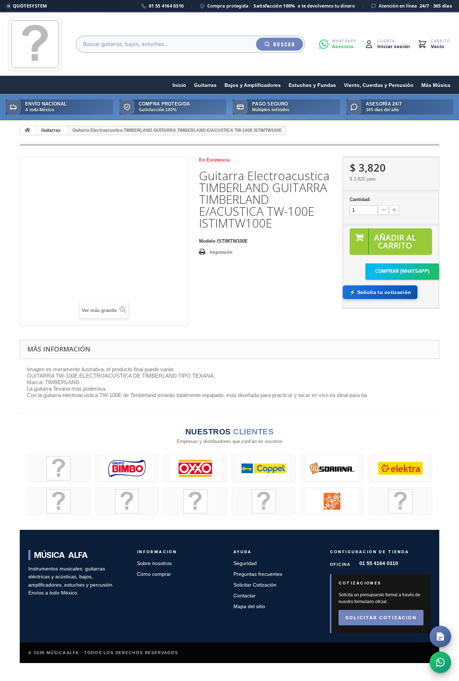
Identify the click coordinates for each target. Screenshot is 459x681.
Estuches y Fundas (312, 85)
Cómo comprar (154, 574)
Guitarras (205, 85)
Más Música (435, 85)
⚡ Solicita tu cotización (380, 292)
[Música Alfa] (35, 44)
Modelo (207, 241)
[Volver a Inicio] (27, 130)
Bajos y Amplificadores (252, 85)
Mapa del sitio (249, 606)
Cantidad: (360, 199)
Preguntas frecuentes (257, 574)
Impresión (221, 252)
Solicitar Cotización (254, 585)
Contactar (244, 595)
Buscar (284, 44)
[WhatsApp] (440, 662)
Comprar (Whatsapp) (402, 271)
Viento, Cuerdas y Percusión (378, 85)
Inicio (179, 85)
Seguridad (245, 563)
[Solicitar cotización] (440, 636)
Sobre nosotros (154, 563)
